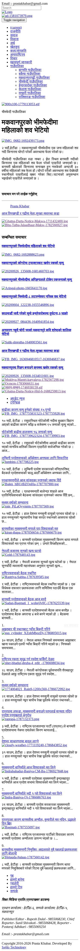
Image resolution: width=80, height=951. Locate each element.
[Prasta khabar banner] (40, 16)
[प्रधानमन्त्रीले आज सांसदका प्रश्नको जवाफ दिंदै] (40, 484)
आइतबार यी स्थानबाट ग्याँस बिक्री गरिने (26, 629)
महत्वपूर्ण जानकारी (21, 62)
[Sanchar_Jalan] (40, 387)
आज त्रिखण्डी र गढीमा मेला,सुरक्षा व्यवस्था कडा (30, 213)
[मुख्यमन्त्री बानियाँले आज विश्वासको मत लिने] (40, 771)
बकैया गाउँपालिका (29, 74)
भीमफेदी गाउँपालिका (31, 81)
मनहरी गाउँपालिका (30, 93)
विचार (13, 58)
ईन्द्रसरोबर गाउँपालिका (33, 85)
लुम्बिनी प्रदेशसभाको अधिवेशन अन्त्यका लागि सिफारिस (35, 458)
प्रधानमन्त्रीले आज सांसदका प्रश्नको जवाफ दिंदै (31, 480)
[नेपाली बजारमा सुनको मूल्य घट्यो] (40, 555)
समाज (13, 35)
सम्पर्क (14, 891)
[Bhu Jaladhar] (40, 225)
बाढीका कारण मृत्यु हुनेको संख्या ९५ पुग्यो (26, 409)
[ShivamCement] (40, 104)
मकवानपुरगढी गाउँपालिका (34, 77)
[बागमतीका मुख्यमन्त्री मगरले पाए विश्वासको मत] (40, 532)
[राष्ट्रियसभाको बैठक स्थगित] (40, 577)
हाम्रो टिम (16, 887)
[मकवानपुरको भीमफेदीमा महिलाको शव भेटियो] (40, 141)
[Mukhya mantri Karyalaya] (40, 380)
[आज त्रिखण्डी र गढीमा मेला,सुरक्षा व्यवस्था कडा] (40, 359)
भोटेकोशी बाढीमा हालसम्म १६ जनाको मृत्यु (27, 432)
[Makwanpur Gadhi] (40, 221)
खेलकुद (14, 47)
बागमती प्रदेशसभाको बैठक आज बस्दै (24, 599)
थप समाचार (71, 625)
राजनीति (15, 31)
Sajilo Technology (14, 947)
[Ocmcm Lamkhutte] (40, 384)
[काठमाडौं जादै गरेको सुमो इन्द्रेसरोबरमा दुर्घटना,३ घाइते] (40, 322)
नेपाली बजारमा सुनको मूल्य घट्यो (21, 551)
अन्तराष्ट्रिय (17, 54)
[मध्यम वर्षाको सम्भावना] (40, 506)
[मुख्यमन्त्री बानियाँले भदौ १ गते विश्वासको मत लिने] (40, 797)
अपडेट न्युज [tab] (17, 398)
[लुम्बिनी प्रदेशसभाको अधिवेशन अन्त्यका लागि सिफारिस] (40, 462)
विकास (14, 39)
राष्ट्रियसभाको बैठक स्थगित (19, 573)
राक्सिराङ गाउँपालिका (32, 97)
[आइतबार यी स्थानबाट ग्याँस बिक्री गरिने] (40, 633)
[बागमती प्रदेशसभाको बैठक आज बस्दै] (40, 603)
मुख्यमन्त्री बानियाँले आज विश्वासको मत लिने (28, 767)
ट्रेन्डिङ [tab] (15, 402)
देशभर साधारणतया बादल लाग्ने (20, 741)
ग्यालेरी (14, 883)
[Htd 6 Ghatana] (40, 391)
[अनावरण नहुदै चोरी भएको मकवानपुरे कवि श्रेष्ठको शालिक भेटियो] (40, 342)
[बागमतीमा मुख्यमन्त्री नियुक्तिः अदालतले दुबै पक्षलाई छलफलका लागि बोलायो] (40, 857)
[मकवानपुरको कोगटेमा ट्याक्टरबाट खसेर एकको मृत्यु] (40, 271)
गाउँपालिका (17, 66)
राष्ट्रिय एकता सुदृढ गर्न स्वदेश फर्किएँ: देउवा (28, 659)
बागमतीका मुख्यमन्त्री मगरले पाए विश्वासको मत (30, 528)
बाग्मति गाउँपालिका (30, 70)
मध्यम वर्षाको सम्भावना (15, 502)
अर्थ (12, 43)
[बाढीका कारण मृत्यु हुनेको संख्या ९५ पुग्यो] (40, 413)
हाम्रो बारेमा (17, 879)
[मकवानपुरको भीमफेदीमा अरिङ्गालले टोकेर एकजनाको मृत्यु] (40, 288)
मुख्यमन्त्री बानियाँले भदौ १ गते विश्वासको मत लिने (32, 793)
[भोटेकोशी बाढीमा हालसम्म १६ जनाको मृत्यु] (40, 436)
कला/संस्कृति (18, 50)
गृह (12, 875)
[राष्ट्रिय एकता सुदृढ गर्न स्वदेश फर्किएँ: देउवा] (40, 663)
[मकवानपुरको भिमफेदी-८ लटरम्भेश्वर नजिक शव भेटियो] (40, 305)
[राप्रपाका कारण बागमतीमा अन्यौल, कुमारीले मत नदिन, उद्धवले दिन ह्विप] (40, 827)
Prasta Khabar (19, 206)
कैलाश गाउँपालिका (30, 89)
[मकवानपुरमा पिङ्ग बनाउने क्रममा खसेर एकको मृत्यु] (40, 376)
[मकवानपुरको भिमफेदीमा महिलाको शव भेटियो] (40, 255)
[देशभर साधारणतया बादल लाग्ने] (40, 745)
